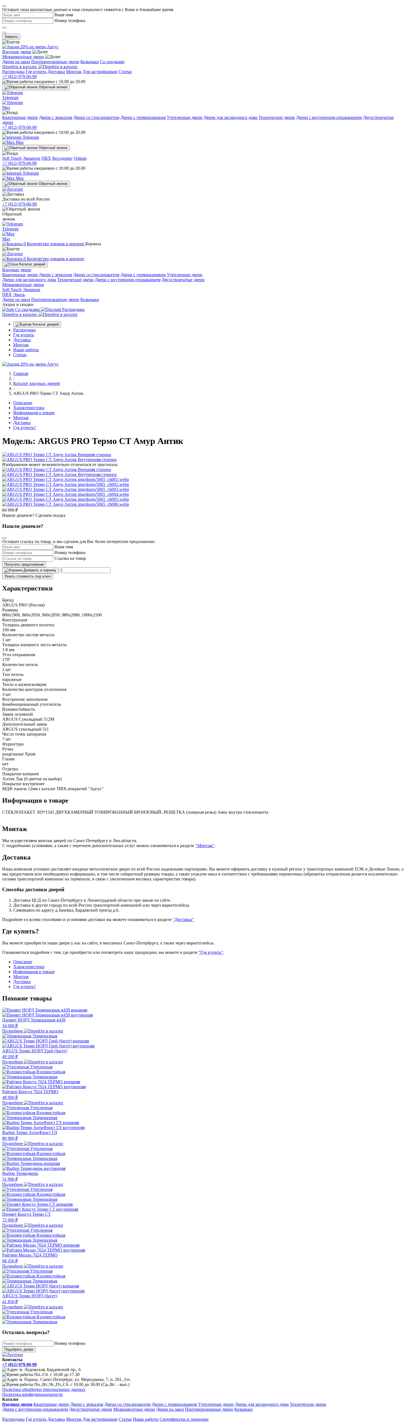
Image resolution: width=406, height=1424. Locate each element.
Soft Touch (12, 158)
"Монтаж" (205, 845)
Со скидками (112, 61)
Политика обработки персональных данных (43, 1389)
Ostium (80, 158)
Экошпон (31, 158)
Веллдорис (62, 158)
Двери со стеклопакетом (96, 117)
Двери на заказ (16, 61)
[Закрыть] (4, 6)
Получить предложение (24, 564)
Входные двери (16, 51)
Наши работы (26, 349)
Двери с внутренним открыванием (329, 117)
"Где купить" (211, 952)
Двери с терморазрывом (143, 117)
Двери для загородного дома (230, 117)
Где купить (36, 71)
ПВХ (46, 158)
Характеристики (28, 407)
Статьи (125, 71)
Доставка (56, 71)
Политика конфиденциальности (32, 1394)
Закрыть (11, 36)
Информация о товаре (34, 412)
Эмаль (19, 294)
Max (19, 142)
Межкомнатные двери (23, 56)
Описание (22, 402)
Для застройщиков (100, 71)
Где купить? (24, 427)
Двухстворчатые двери (183, 279)
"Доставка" (183, 919)
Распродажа (13, 71)
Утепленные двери (184, 117)
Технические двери (277, 117)
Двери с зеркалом (55, 117)
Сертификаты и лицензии (184, 1419)
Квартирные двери (20, 117)
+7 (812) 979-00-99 (19, 76)
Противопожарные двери (55, 61)
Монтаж (73, 71)
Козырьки (89, 61)
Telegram (30, 137)
